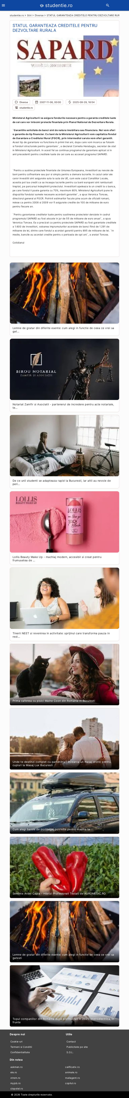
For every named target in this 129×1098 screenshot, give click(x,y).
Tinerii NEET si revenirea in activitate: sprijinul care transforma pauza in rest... (61, 635)
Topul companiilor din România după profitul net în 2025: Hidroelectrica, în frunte (63, 1020)
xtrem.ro (15, 1077)
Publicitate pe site (77, 1046)
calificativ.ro (72, 1067)
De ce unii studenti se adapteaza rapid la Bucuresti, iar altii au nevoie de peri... (62, 482)
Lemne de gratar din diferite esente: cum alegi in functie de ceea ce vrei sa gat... (63, 329)
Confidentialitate (20, 1052)
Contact (71, 1041)
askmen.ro (16, 1067)
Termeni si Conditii (21, 1046)
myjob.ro (15, 1083)
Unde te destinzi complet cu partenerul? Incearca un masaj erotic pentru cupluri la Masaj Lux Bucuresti (62, 763)
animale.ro (71, 1072)
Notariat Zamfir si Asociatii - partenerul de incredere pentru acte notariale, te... (63, 406)
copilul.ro (70, 1083)
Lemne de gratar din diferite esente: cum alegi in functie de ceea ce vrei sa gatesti (63, 956)
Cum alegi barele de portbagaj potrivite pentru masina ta (51, 829)
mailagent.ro (72, 1077)
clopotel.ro (16, 1088)
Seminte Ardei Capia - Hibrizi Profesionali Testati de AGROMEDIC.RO (59, 893)
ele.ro (13, 1072)
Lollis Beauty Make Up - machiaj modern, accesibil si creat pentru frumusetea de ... (57, 558)
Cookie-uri (16, 1041)
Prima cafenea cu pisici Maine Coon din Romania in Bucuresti (54, 700)
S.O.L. (70, 1052)
